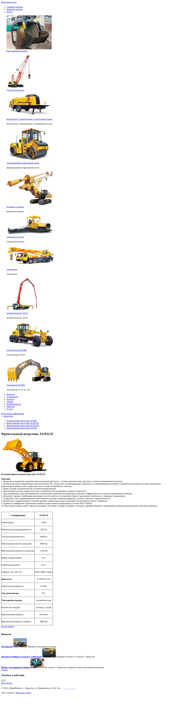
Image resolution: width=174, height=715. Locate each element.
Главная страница (15, 7)
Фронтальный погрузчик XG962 (22, 421)
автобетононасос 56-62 (17, 313)
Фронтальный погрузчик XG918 (22, 428)
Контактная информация (12, 414)
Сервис (10, 402)
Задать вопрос (7, 626)
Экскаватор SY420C (16, 385)
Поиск (10, 12)
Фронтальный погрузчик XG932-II (23, 425)
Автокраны (12, 269)
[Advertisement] (87, 707)
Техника (10, 399)
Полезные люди (23, 693)
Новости (11, 394)
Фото (3, 683)
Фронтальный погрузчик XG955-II (23, 423)
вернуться (8, 416)
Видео (9, 683)
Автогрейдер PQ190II (17, 350)
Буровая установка (15, 207)
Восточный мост (9, 2)
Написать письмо (15, 9)
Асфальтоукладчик (15, 237)
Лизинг (4, 670)
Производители (14, 404)
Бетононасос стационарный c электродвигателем (29, 119)
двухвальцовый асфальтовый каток (23, 163)
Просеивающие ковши (17, 51)
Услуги (10, 409)
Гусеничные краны (15, 90)
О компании (12, 397)
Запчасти (11, 406)
